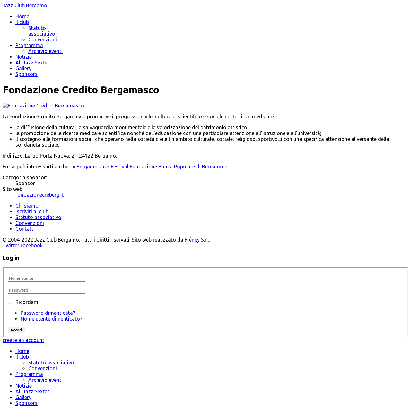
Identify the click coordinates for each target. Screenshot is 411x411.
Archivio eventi (45, 51)
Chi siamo (27, 206)
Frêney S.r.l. (197, 240)
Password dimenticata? (48, 313)
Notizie (23, 57)
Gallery (23, 68)
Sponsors (26, 74)
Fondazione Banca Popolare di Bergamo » (178, 166)
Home (22, 16)
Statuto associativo (41, 31)
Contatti (25, 229)
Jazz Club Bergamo (25, 5)
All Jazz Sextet (32, 62)
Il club (22, 22)
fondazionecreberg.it (39, 195)
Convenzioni (42, 39)
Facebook (32, 245)
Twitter (11, 245)
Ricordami (27, 302)
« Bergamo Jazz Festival (100, 166)
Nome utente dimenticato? (51, 318)
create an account (23, 340)
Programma (29, 45)
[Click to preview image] (43, 105)
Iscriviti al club (31, 211)
